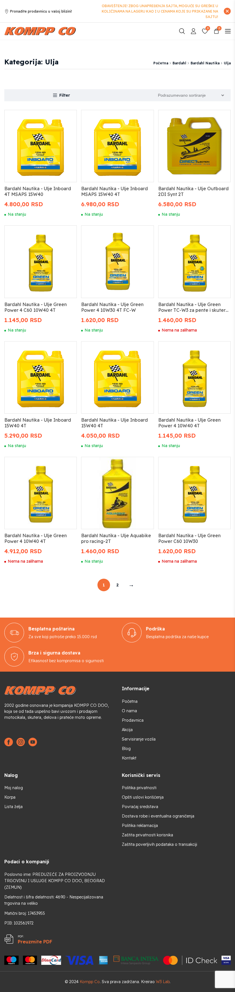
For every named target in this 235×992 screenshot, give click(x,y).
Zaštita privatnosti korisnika (147, 835)
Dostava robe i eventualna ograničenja (158, 816)
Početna (160, 63)
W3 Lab (163, 981)
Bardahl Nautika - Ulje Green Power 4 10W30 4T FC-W (112, 307)
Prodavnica (133, 720)
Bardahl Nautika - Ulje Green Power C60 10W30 (189, 538)
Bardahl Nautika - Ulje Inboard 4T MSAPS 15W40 (37, 191)
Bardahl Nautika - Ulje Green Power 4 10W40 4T (189, 422)
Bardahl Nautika (205, 63)
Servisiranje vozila (139, 739)
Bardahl (179, 63)
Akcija (127, 729)
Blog (126, 748)
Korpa (9, 797)
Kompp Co (90, 981)
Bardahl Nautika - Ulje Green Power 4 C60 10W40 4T (35, 307)
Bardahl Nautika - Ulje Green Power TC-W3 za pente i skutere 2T (193, 310)
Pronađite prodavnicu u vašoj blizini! (41, 11)
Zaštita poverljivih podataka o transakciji (159, 844)
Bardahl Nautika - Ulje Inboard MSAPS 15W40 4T (114, 191)
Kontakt (129, 758)
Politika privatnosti (139, 787)
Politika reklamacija (140, 825)
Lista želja (13, 806)
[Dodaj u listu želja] (65, 119)
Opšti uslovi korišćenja (143, 797)
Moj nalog (13, 787)
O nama (129, 710)
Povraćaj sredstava (140, 806)
